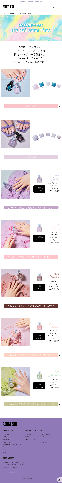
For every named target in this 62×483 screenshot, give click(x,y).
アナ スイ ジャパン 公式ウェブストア (10, 13)
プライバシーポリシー (8, 442)
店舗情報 (5, 437)
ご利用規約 (27, 437)
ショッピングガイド (8, 439)
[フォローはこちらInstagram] (40, 436)
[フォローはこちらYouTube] (43, 442)
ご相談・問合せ (6, 434)
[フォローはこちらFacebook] (43, 436)
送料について (6, 449)
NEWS (4, 452)
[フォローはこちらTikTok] (40, 442)
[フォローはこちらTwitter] (46, 436)
